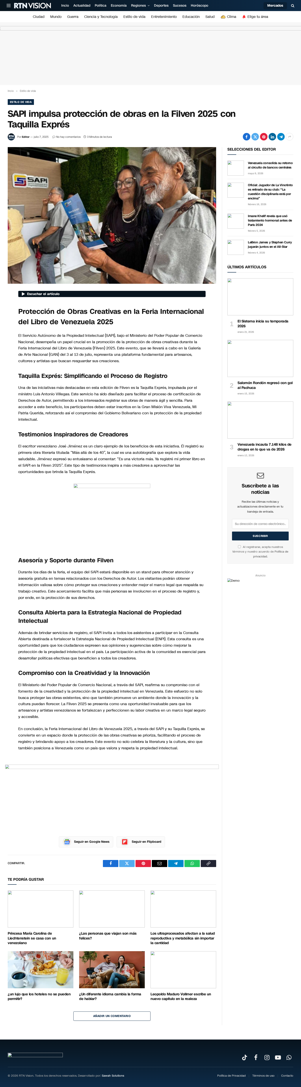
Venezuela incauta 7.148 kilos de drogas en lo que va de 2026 (265, 447)
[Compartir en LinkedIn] (272, 136)
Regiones (138, 5)
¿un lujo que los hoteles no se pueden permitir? (39, 997)
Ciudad (39, 16)
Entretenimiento (164, 16)
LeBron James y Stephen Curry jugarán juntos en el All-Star (270, 244)
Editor (26, 137)
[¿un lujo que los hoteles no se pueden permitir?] (40, 969)
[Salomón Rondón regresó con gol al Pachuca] (260, 358)
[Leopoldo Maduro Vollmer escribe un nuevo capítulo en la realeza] (183, 969)
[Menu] (9, 6)
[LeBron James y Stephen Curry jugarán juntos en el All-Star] (235, 247)
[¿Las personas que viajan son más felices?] (112, 909)
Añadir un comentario (112, 1016)
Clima (231, 16)
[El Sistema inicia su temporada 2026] (260, 296)
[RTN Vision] (32, 5)
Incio (65, 5)
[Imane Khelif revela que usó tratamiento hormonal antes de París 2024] (235, 221)
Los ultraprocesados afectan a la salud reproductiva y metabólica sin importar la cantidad (182, 938)
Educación (191, 16)
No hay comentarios (68, 137)
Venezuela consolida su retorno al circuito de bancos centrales (270, 165)
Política (100, 5)
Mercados (275, 5)
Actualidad (81, 5)
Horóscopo (199, 5)
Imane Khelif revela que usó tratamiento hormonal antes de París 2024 (270, 220)
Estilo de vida (134, 16)
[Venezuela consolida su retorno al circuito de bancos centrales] (235, 168)
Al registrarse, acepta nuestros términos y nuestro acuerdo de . (260, 552)
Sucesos (179, 5)
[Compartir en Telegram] (281, 136)
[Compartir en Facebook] (246, 136)
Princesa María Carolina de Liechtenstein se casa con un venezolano (32, 938)
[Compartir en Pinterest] (264, 136)
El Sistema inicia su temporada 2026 (263, 324)
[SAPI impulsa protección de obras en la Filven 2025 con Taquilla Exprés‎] (112, 215)
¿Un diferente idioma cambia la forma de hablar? (110, 997)
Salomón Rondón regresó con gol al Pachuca (265, 385)
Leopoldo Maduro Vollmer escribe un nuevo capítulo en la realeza (180, 997)
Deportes (161, 5)
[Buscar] (292, 6)
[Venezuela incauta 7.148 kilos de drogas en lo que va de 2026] (260, 420)
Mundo (55, 16)
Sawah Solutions (113, 1076)
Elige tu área (257, 16)
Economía (119, 5)
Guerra (72, 16)
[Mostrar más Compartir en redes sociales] (289, 136)
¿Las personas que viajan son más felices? (108, 936)
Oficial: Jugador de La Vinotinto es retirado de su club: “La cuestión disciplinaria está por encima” (270, 192)
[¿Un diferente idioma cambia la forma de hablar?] (112, 969)
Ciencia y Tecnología (101, 16)
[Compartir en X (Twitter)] (255, 136)
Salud (210, 16)
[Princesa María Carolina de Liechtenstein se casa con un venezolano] (40, 909)
